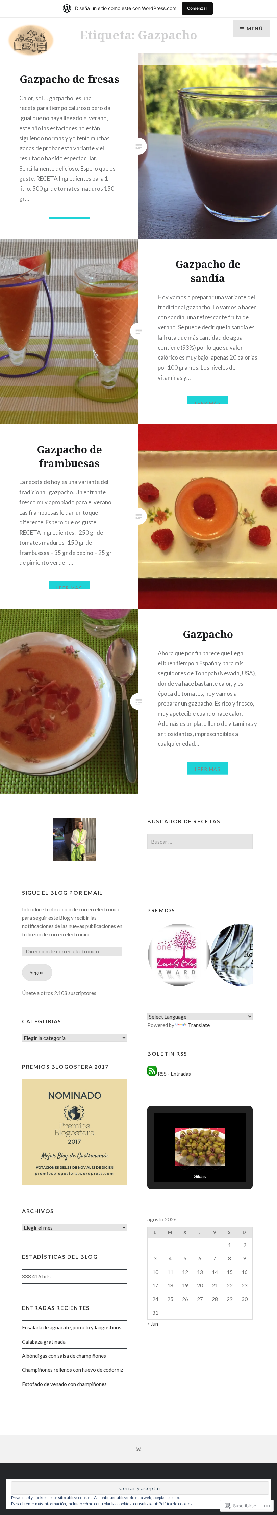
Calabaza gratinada (44, 1342)
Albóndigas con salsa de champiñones (64, 1355)
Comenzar (197, 8)
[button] (178, 955)
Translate (199, 1025)
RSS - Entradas (174, 1073)
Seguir (37, 972)
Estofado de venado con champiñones (64, 1384)
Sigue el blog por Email (62, 892)
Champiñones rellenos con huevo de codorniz (72, 1370)
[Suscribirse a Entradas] (152, 1073)
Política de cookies (175, 1503)
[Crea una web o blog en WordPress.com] (138, 1449)
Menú (255, 28)
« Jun (152, 1324)
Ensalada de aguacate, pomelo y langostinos (71, 1327)
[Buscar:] (199, 842)
